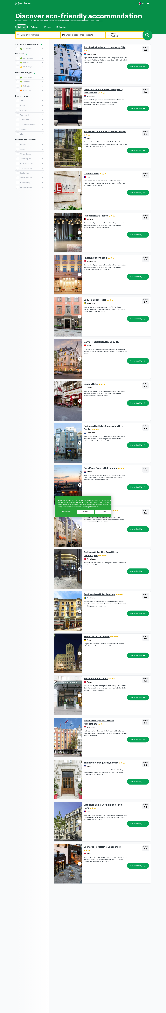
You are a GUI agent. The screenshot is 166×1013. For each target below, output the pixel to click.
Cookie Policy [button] (102, 504)
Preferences (66, 512)
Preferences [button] (93, 507)
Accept (104, 512)
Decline (85, 512)
